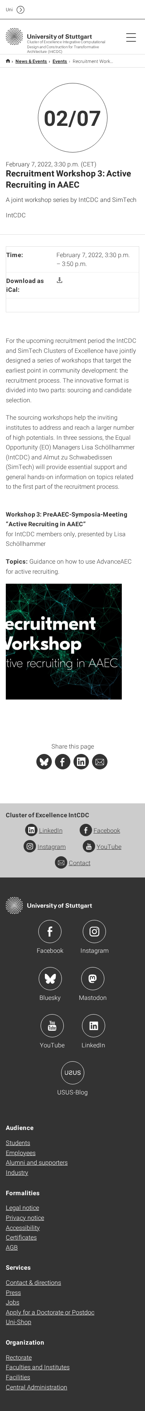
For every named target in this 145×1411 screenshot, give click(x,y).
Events (60, 61)
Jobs (12, 1302)
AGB (12, 1247)
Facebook (107, 830)
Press (13, 1292)
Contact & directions (33, 1282)
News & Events (31, 61)
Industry (17, 1172)
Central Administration (36, 1387)
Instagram (52, 846)
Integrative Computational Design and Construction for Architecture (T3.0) (8, 60)
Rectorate (19, 1357)
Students (18, 1142)
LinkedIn (51, 830)
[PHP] (62, 761)
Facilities (18, 1377)
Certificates (21, 1237)
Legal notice (22, 1207)
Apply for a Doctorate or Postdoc (50, 1312)
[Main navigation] (131, 37)
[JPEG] (64, 641)
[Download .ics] (59, 280)
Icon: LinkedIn (93, 1025)
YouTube (109, 846)
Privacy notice (25, 1217)
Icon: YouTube (52, 1025)
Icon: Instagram (94, 931)
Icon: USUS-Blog (72, 1072)
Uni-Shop (18, 1322)
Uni (9, 9)
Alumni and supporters (37, 1162)
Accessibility (23, 1227)
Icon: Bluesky (50, 978)
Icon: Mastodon (92, 978)
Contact (79, 863)
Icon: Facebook (49, 931)
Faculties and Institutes (38, 1367)
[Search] (123, 10)
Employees (21, 1152)
